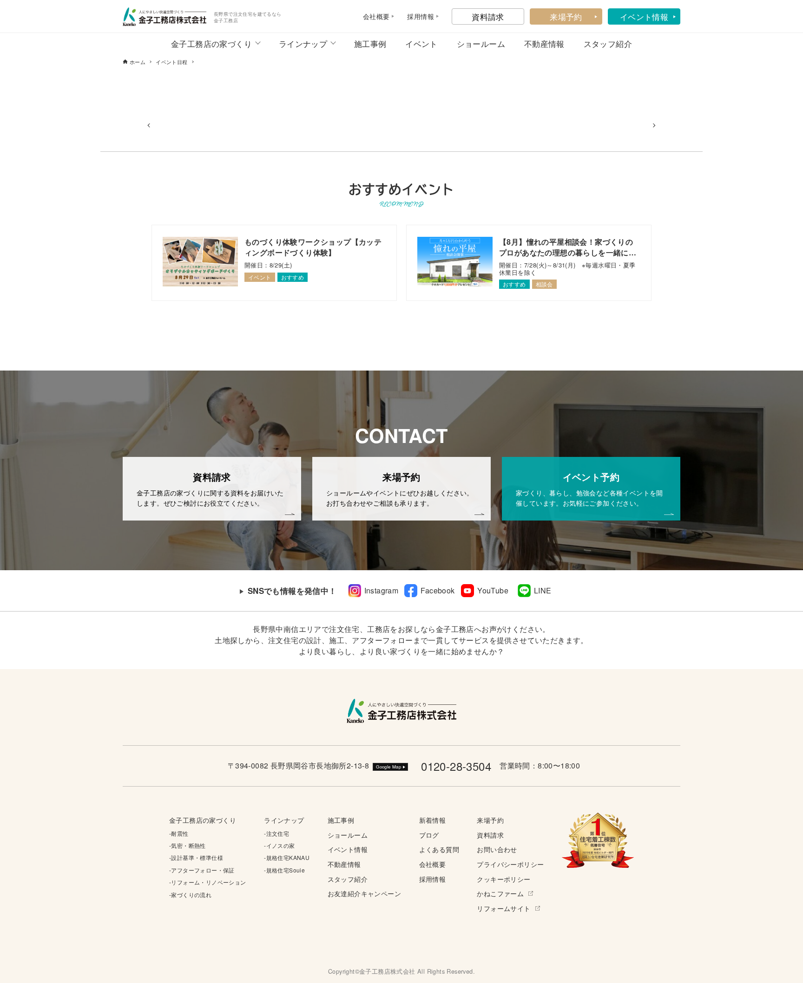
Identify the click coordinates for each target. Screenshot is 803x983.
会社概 (373, 16)
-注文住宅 (276, 833)
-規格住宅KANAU (286, 857)
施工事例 (370, 43)
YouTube (492, 590)
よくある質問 (439, 849)
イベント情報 (644, 16)
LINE (543, 590)
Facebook (437, 590)
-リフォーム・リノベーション (207, 882)
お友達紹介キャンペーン (364, 893)
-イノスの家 (279, 845)
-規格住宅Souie (284, 870)
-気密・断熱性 (187, 845)
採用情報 (432, 879)
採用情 (417, 16)
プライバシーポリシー (510, 864)
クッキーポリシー (503, 879)
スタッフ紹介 (608, 43)
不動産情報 (544, 43)
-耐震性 (179, 833)
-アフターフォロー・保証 (202, 870)
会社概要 (432, 864)
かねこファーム (500, 893)
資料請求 (488, 16)
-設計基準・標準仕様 (196, 857)
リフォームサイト (503, 908)
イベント (421, 43)
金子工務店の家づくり (211, 43)
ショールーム (481, 43)
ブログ (429, 835)
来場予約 (566, 16)
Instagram (381, 590)
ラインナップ (303, 43)
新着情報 (432, 820)
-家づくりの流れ (190, 894)
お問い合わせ (497, 849)
